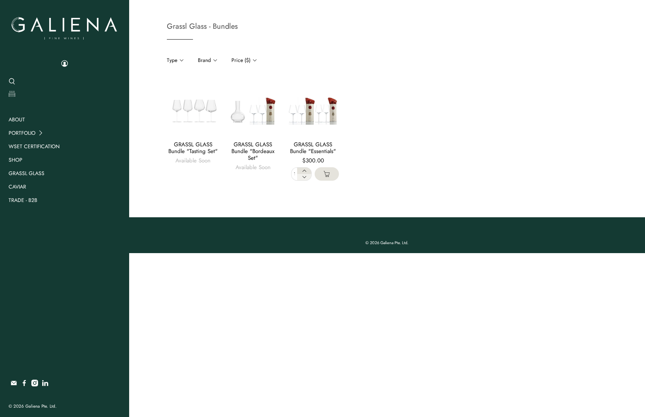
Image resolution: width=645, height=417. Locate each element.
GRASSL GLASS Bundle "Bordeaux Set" (252, 151)
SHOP (15, 160)
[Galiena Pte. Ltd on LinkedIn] (45, 384)
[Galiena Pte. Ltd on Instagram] (34, 384)
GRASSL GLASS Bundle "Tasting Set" (193, 147)
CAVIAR (17, 186)
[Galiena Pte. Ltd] (64, 27)
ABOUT (17, 119)
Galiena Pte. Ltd (40, 406)
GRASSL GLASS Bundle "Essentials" (313, 147)
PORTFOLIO (22, 133)
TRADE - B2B (23, 200)
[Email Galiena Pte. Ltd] (14, 384)
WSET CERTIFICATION (34, 146)
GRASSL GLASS (26, 173)
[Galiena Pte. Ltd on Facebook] (24, 384)
